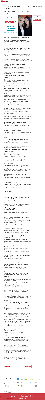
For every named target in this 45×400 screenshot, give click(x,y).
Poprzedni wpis (7, 366)
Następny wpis (28, 366)
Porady (37, 13)
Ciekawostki (37, 11)
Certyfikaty (19, 374)
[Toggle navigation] (44, 1)
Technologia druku (37, 19)
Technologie (32, 374)
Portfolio (37, 16)
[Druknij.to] (4, 1)
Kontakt (5, 374)
